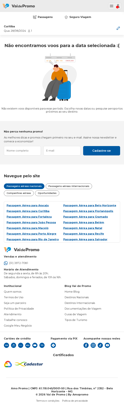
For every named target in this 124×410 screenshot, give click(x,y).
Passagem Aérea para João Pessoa (31, 222)
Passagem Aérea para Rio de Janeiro (33, 239)
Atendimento (12, 314)
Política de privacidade (75, 400)
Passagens (45, 17)
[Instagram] (93, 345)
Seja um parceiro (15, 303)
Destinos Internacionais (80, 303)
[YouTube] (107, 345)
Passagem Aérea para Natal (82, 228)
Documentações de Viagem (83, 308)
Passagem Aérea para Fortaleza (29, 216)
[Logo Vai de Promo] (62, 249)
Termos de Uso (14, 297)
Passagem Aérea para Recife (83, 233)
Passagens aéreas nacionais (24, 186)
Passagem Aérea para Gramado (85, 216)
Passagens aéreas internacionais (68, 186)
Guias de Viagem (76, 314)
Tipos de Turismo (76, 320)
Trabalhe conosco (15, 320)
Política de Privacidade (19, 308)
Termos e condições (47, 400)
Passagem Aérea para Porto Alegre (31, 233)
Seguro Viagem (80, 17)
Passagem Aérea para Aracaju (28, 205)
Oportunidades (47, 193)
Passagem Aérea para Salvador (85, 239)
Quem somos (12, 291)
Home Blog (72, 291)
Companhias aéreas (19, 193)
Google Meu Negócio (18, 325)
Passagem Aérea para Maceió (27, 228)
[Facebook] (86, 345)
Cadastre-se (101, 151)
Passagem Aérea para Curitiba (28, 211)
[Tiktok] (100, 345)
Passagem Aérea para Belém (83, 222)
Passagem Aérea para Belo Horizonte (89, 205)
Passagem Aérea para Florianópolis (88, 211)
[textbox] (22, 150)
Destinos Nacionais (77, 297)
